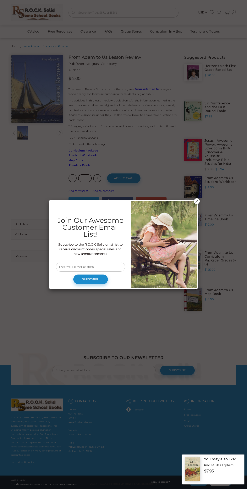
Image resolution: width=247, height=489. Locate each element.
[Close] (197, 201)
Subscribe (90, 279)
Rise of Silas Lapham (219, 465)
